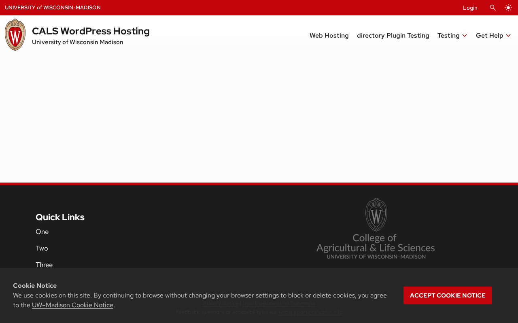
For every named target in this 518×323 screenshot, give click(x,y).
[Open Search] (493, 8)
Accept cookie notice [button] (448, 295)
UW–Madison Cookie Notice (72, 305)
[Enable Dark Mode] (508, 8)
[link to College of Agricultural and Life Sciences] (375, 229)
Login (470, 7)
